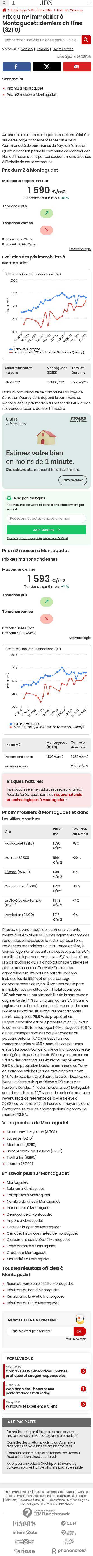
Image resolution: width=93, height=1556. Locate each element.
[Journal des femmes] (24, 1524)
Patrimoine (19, 10)
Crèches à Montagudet (26, 1252)
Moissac (27, 49)
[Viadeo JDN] (68, 1541)
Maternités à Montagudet (28, 1259)
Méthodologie (80, 249)
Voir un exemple (76, 1339)
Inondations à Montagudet (29, 1207)
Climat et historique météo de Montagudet (42, 1233)
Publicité (70, 1491)
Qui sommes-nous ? (17, 1491)
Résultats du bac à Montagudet (33, 1290)
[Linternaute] (24, 1532)
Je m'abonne (43, 529)
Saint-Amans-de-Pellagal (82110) (34, 1151)
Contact (83, 1491)
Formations (20, 1359)
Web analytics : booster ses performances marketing (30, 1389)
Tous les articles (29, 1500)
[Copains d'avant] (24, 1541)
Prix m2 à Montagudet (25, 88)
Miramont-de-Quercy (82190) (32, 1132)
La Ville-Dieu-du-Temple (23, 900)
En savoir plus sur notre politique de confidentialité (37, 538)
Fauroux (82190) (20, 1163)
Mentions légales (78, 1500)
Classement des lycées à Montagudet (38, 1239)
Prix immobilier (41, 10)
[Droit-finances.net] (68, 1533)
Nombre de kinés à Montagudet (33, 1201)
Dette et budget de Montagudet (34, 1227)
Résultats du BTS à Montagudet (33, 1303)
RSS (44, 1500)
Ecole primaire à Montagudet (31, 1246)
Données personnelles (40, 1496)
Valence (43, 49)
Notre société (54, 1491)
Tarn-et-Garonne (69, 10)
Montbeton (13, 914)
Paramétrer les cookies (71, 1496)
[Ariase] (24, 1550)
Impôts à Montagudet (25, 1220)
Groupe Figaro (29, 1504)
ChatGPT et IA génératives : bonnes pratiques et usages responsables (36, 1371)
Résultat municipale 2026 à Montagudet (40, 1283)
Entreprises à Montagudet (28, 1195)
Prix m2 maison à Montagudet (31, 94)
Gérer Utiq (11, 1500)
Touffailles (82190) (22, 1157)
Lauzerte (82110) (20, 1138)
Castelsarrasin (63, 49)
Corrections (57, 1500)
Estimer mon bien (73, 480)
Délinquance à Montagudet (29, 1214)
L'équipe (38, 1491)
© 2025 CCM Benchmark (57, 1504)
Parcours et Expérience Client (31, 1404)
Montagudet (12, 403)
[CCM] (68, 1524)
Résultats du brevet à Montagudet (35, 1296)
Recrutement (16, 1496)
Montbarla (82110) (22, 1144)
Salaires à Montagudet (25, 1188)
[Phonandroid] (68, 1551)
